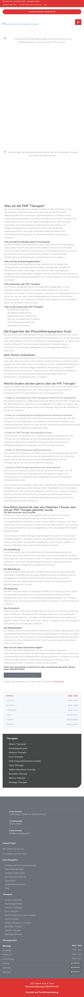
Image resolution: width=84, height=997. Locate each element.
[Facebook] (4, 804)
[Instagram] (8, 804)
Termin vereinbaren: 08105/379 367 (42, 12)
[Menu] (78, 22)
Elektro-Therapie (17, 778)
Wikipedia (59, 681)
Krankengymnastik (18, 748)
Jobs (45, 5)
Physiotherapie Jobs (14, 869)
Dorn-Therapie (16, 756)
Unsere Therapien (17, 744)
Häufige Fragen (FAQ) (10, 5)
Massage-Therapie (18, 782)
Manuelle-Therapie (18, 773)
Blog (7, 888)
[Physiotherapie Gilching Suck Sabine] (21, 22)
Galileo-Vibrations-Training (22, 769)
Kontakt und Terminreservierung (30, 5)
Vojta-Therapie (16, 765)
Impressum (10, 880)
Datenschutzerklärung (15, 876)
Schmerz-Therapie (17, 752)
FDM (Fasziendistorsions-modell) (25, 761)
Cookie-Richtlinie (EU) (15, 884)
